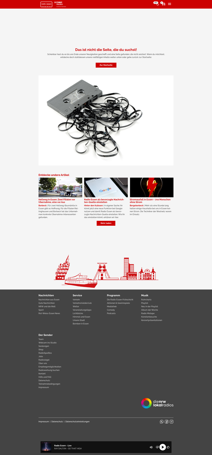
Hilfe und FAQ (45, 377)
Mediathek (112, 306)
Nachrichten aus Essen (49, 299)
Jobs (41, 356)
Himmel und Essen (81, 317)
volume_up (151, 447)
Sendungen (44, 346)
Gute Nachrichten (47, 303)
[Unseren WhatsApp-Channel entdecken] (162, 422)
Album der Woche (149, 310)
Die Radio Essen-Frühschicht (120, 299)
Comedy (111, 310)
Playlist (144, 303)
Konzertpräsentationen (151, 320)
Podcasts (111, 313)
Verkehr (76, 299)
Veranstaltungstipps (82, 310)
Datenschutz (44, 380)
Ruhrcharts (146, 299)
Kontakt (42, 373)
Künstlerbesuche (149, 317)
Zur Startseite (106, 65)
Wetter (76, 306)
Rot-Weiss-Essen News (49, 313)
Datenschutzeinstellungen (77, 421)
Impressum (44, 387)
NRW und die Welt (47, 306)
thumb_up (168, 447)
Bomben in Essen (81, 324)
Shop (41, 349)
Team (41, 339)
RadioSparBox (45, 353)
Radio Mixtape (147, 313)
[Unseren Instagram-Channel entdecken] (171, 422)
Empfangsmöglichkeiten (50, 367)
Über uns (43, 363)
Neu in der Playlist (149, 306)
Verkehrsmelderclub (82, 303)
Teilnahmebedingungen (49, 384)
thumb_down (157, 447)
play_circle (163, 447)
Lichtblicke (78, 313)
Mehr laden (106, 223)
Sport (41, 310)
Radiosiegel (44, 360)
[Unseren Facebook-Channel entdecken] (167, 422)
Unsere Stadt (79, 320)
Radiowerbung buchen (49, 370)
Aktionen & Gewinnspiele (118, 303)
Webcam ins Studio (48, 343)
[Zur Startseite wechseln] (46, 4)
